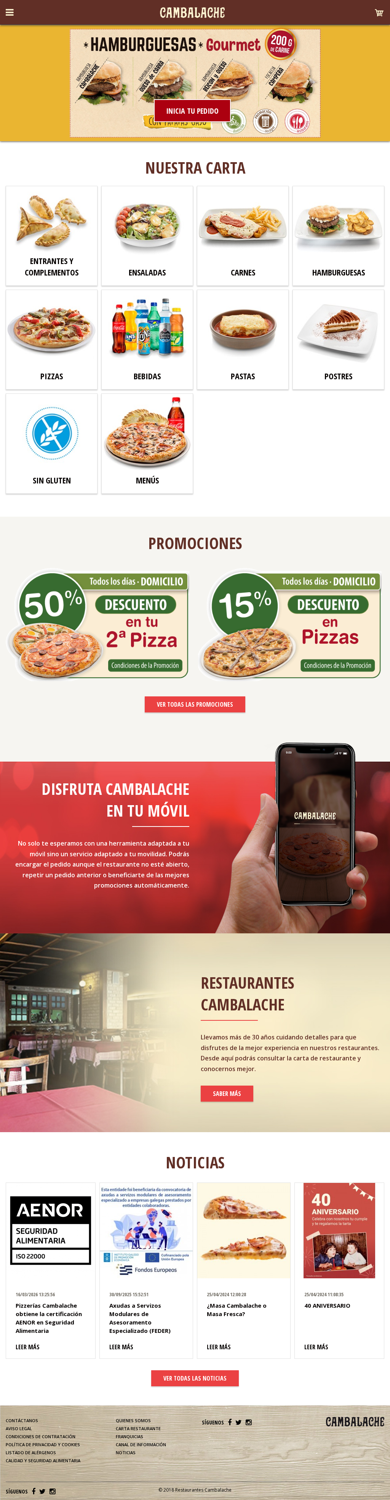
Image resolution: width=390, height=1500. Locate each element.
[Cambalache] (192, 12)
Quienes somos (133, 1420)
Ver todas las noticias (195, 1378)
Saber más (227, 1093)
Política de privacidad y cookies (43, 1444)
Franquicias (129, 1436)
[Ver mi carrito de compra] (377, 14)
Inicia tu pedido (192, 111)
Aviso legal (19, 1428)
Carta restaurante (138, 1428)
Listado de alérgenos (31, 1452)
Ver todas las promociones (195, 704)
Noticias (126, 1452)
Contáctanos (22, 1420)
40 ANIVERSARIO (327, 1305)
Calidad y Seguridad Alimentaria (43, 1460)
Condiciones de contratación (40, 1436)
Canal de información (141, 1444)
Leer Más (28, 1347)
